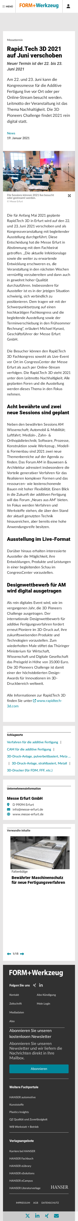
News (11, 133)
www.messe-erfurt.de (28, 814)
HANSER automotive (22, 1097)
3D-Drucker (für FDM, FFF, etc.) (29, 770)
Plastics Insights (19, 1112)
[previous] (9, 954)
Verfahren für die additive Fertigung (32, 742)
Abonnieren (39, 1068)
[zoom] (69, 195)
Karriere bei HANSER (22, 1151)
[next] (22, 954)
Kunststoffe (16, 1104)
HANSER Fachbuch (21, 1158)
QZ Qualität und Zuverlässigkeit (28, 1119)
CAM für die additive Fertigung (29, 749)
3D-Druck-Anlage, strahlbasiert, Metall (39, 763)
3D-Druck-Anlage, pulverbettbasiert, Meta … (39, 756)
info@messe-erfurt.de (28, 809)
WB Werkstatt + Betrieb (24, 1127)
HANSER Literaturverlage (24, 1188)
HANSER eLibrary (20, 1166)
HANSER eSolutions (21, 1173)
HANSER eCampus (21, 1180)
